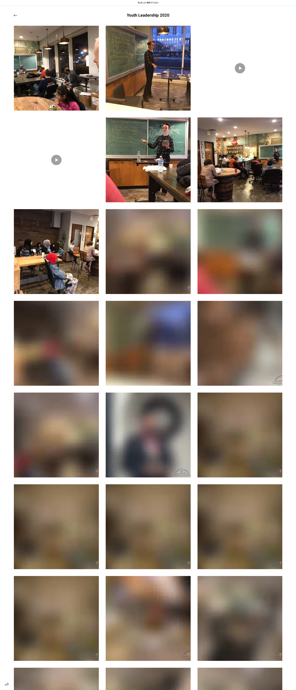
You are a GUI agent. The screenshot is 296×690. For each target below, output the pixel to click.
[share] (6, 684)
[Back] (18, 15)
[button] (148, 15)
